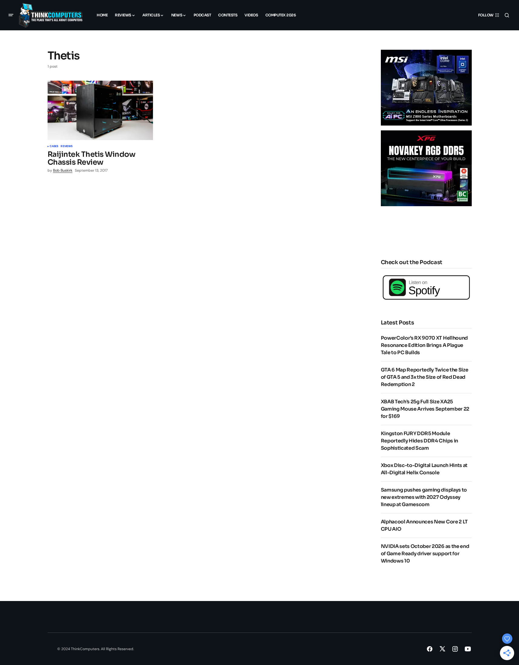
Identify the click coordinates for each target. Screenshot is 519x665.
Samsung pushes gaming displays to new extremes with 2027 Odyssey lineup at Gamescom (424, 497)
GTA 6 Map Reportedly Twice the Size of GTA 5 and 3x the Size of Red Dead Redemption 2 (424, 377)
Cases (54, 146)
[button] (11, 15)
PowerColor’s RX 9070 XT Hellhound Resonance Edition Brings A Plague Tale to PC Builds (424, 345)
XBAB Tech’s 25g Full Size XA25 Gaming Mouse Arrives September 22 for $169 (425, 408)
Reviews (66, 146)
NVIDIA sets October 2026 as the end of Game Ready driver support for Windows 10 (425, 553)
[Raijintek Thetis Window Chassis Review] (100, 110)
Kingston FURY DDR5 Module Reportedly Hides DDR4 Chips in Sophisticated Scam (419, 440)
